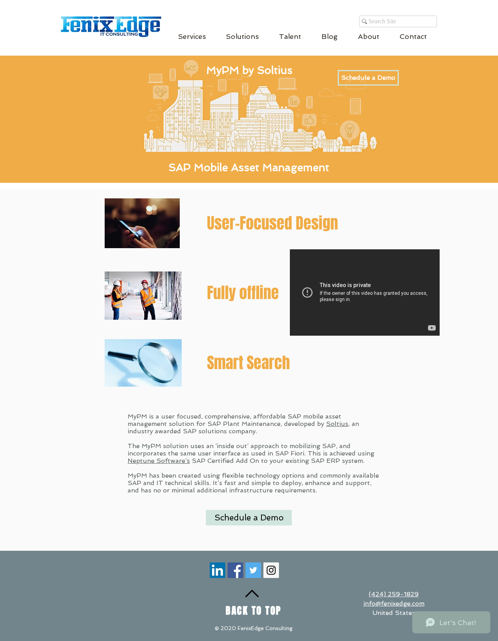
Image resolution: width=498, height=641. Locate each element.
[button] (192, 37)
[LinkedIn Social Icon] (217, 570)
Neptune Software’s (159, 460)
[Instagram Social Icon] (271, 570)
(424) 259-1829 (394, 594)
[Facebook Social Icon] (235, 570)
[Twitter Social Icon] (253, 570)
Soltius (337, 423)
